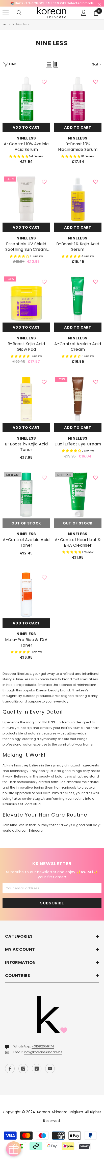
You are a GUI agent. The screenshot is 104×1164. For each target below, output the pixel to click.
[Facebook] (10, 1074)
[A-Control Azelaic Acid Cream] (77, 304)
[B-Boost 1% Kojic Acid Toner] (26, 404)
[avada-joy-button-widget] (13, 1149)
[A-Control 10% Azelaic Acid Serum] (26, 104)
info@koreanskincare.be (43, 1057)
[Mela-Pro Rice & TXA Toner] (26, 600)
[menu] (6, 18)
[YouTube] (50, 1074)
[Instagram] (23, 1074)
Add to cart (26, 132)
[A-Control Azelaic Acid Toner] (26, 500)
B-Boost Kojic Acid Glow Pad (26, 352)
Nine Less (22, 30)
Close (99, 5)
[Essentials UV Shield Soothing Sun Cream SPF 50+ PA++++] (26, 204)
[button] (49, 69)
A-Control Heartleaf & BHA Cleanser (78, 548)
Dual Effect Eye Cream (78, 449)
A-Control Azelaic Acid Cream (77, 352)
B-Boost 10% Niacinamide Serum (77, 152)
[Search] (19, 18)
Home (6, 30)
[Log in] (84, 18)
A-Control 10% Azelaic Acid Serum (26, 152)
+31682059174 (43, 1052)
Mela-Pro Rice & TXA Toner (26, 648)
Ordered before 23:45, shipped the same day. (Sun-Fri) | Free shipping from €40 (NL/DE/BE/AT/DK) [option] (52, 6)
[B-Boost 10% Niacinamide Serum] (77, 104)
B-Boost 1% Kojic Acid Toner (26, 452)
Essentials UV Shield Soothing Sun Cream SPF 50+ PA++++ (26, 252)
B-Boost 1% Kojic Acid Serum (77, 252)
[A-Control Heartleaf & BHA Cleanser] (77, 500)
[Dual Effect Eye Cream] (77, 404)
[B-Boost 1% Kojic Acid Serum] (77, 204)
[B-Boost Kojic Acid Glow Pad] (26, 304)
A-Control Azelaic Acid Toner (26, 548)
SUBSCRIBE (52, 908)
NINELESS (26, 144)
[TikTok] (36, 1074)
